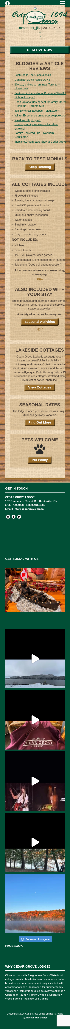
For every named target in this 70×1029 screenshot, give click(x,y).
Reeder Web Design (36, 1017)
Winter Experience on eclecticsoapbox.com (41, 115)
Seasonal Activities (39, 322)
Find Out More (39, 422)
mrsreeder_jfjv (29, 28)
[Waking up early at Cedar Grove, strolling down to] (35, 903)
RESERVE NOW (39, 50)
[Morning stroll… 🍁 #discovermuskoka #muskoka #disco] (35, 842)
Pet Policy (40, 460)
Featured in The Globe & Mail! (33, 74)
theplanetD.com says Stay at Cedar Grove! (41, 141)
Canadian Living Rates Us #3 (32, 79)
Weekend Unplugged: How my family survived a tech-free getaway (36, 124)
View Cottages (39, 387)
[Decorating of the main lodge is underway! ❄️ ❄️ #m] (35, 597)
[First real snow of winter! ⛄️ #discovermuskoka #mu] (35, 658)
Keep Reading (40, 167)
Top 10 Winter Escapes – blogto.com (37, 110)
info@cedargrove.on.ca (29, 508)
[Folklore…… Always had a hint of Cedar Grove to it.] (35, 781)
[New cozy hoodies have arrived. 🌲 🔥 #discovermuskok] (35, 720)
